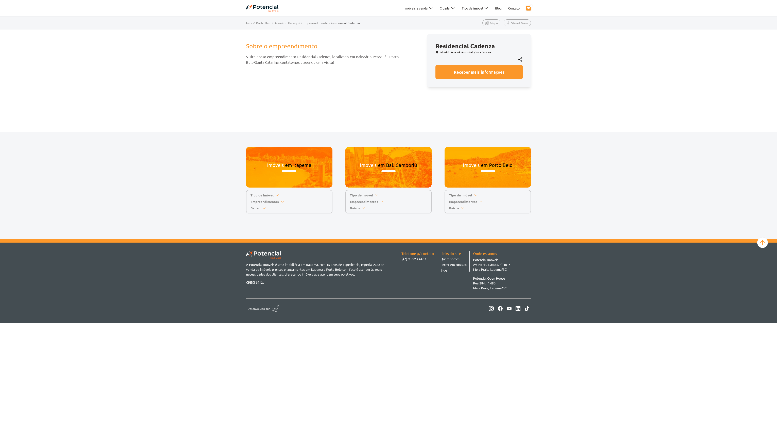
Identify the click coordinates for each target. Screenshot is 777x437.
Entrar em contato (454, 264)
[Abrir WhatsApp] (767, 427)
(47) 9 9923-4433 (413, 259)
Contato (514, 8)
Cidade (445, 8)
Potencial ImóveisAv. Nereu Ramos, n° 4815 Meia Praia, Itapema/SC (492, 264)
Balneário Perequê (287, 23)
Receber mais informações (479, 72)
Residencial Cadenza (345, 23)
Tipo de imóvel (472, 8)
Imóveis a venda (416, 8)
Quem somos (450, 259)
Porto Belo (263, 23)
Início (250, 23)
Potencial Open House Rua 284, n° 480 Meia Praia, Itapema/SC (490, 283)
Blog (498, 8)
